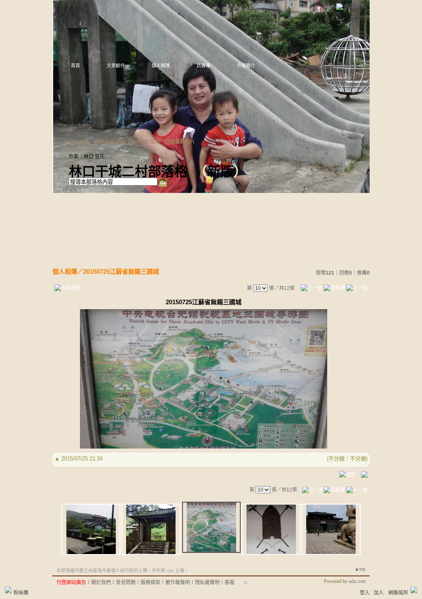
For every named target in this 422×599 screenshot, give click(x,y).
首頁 (75, 65)
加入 (379, 593)
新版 (220, 171)
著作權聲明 (177, 582)
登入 (365, 593)
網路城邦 (355, 6)
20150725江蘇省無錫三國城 (121, 271)
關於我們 (101, 582)
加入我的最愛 (145, 142)
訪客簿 (203, 65)
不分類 (336, 459)
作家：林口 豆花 (87, 157)
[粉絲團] (8, 590)
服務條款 (150, 582)
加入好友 (79, 142)
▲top (360, 569)
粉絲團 (21, 593)
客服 (229, 582)
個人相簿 (161, 65)
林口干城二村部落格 (128, 171)
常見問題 (126, 582)
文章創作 (116, 65)
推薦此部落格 (109, 142)
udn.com (357, 581)
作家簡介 (246, 65)
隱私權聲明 (207, 582)
